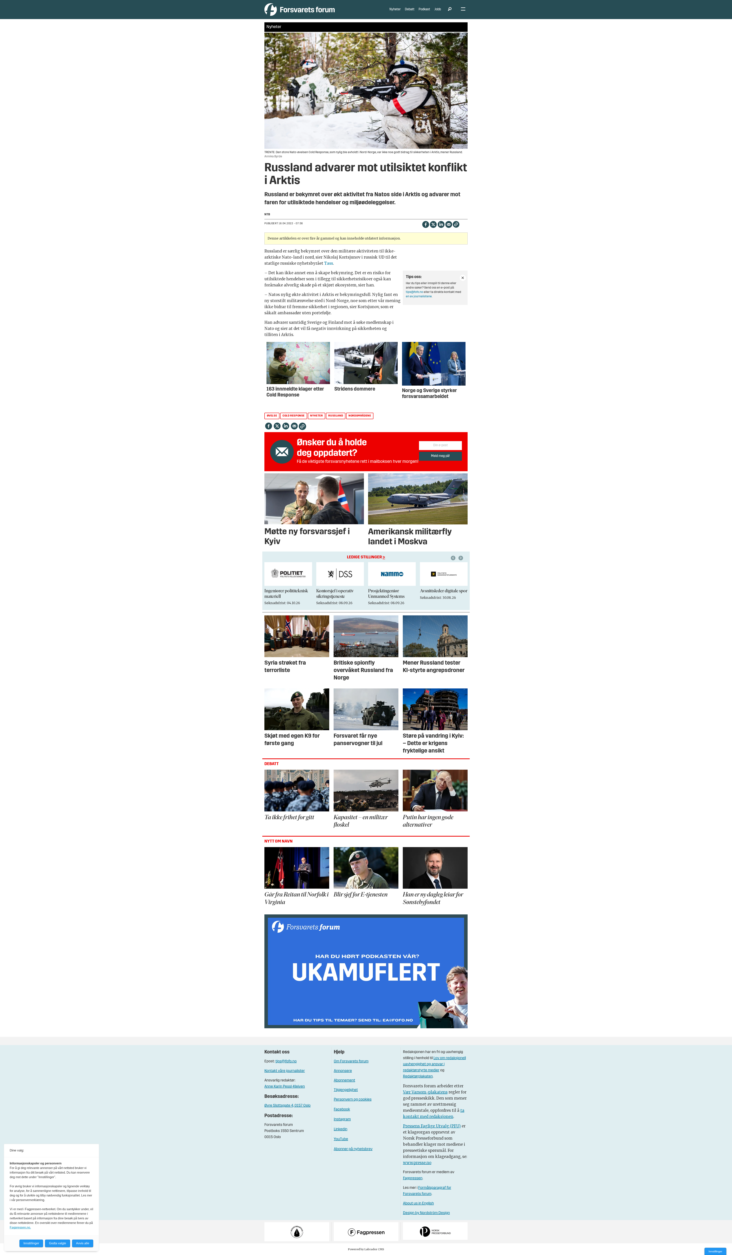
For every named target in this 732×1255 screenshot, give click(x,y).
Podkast (424, 9)
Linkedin (340, 1129)
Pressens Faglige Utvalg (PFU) (432, 1126)
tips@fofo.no (414, 292)
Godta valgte (57, 1243)
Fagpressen (412, 1178)
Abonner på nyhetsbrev (353, 1149)
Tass (328, 263)
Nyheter (395, 9)
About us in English (418, 1203)
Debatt (409, 9)
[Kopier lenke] (456, 224)
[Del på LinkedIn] (441, 224)
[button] (453, 558)
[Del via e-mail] (448, 224)
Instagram (342, 1119)
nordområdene (359, 415)
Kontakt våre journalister (284, 1071)
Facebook (342, 1109)
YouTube (341, 1139)
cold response (294, 415)
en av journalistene (419, 296)
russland (335, 415)
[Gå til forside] (299, 9)
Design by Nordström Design (426, 1213)
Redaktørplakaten (418, 1076)
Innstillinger (715, 1251)
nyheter (316, 415)
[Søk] (449, 9)
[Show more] (463, 278)
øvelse (272, 415)
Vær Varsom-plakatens (425, 1092)
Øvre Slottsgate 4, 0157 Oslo (287, 1106)
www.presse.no (417, 1162)
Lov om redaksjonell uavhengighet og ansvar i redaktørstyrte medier (434, 1064)
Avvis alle (82, 1243)
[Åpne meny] (463, 10)
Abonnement (344, 1080)
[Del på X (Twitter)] (433, 224)
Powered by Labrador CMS (366, 1249)
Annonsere (343, 1071)
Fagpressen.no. (20, 1227)
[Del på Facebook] (425, 224)
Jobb (437, 9)
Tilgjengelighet (346, 1090)
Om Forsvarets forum (351, 1061)
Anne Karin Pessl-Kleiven (284, 1087)
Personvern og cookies (353, 1099)
